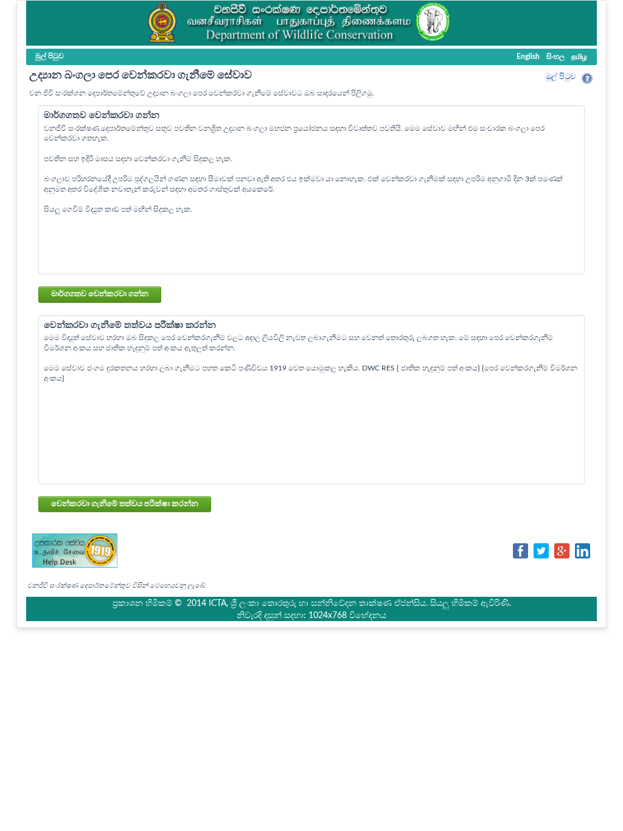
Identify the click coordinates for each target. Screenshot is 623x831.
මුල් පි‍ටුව (561, 77)
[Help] (587, 78)
